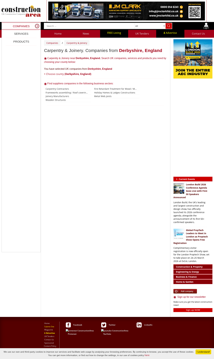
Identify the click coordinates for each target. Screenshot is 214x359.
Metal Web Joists (103, 96)
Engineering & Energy (187, 271)
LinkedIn (148, 325)
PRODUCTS (21, 41)
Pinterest (72, 334)
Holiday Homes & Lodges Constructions (114, 92)
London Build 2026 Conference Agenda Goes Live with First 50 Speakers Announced (190, 191)
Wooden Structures (56, 99)
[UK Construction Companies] (21, 10)
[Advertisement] (21, 149)
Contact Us (198, 33)
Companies (52, 42)
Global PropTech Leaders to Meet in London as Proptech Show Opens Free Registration (190, 237)
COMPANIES (21, 26)
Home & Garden (184, 281)
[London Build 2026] (193, 58)
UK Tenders (142, 33)
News (86, 33)
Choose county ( (68, 74)
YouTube (107, 334)
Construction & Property (189, 266)
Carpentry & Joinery (77, 42)
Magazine (48, 329)
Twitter (112, 325)
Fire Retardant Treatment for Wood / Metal (115, 88)
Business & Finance (186, 276)
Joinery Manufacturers (57, 96)
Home (58, 33)
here (147, 355)
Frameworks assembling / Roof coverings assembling (67, 92)
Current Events (187, 179)
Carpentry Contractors (57, 88)
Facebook (77, 325)
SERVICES (21, 33)
